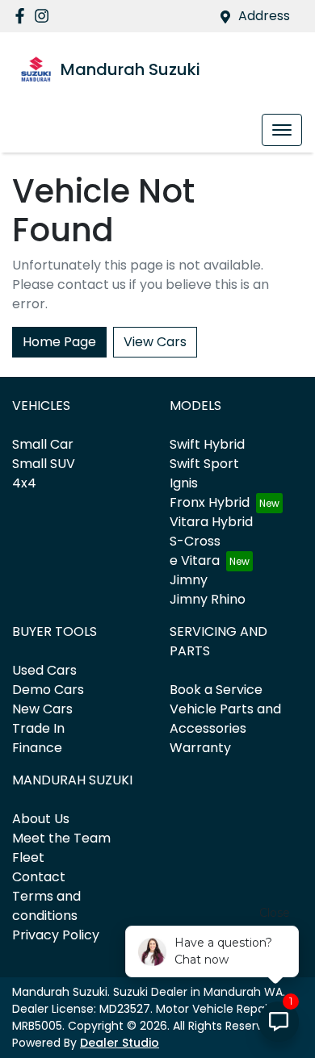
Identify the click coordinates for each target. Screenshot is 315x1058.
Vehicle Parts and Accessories (225, 719)
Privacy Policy (55, 935)
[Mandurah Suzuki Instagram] (45, 15)
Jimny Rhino (208, 599)
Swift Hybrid (207, 444)
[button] (282, 130)
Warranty (200, 747)
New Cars (42, 709)
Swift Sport (204, 463)
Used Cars (44, 670)
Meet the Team (61, 838)
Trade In (38, 728)
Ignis (184, 483)
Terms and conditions (46, 906)
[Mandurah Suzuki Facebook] (23, 15)
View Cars (155, 341)
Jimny (189, 580)
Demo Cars (48, 689)
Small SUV (43, 463)
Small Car (43, 444)
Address (264, 15)
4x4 (24, 483)
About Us (40, 818)
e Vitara (195, 560)
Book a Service (216, 689)
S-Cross (195, 541)
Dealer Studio (119, 1043)
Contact (38, 877)
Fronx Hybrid (210, 502)
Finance (37, 747)
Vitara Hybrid (211, 521)
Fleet (28, 857)
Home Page (59, 341)
